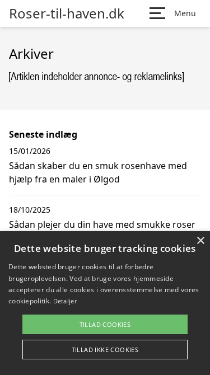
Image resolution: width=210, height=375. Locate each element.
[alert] (105, 303)
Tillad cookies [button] (105, 324)
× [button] (200, 241)
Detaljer (65, 301)
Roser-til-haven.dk (66, 13)
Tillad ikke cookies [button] (105, 349)
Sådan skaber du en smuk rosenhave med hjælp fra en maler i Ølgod (98, 172)
